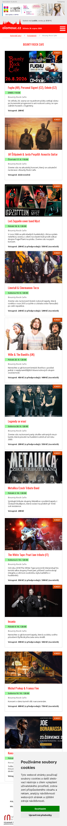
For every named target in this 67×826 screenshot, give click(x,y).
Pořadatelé (31, 35)
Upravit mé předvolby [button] (40, 815)
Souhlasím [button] (40, 808)
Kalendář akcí (15, 35)
